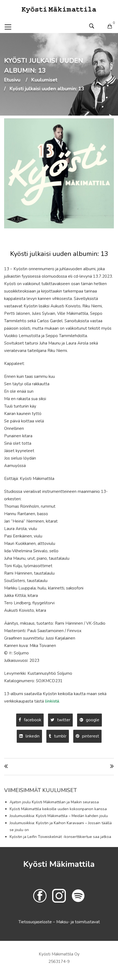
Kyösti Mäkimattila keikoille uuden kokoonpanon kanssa (58, 809)
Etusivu (12, 80)
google (92, 720)
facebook (32, 720)
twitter (63, 720)
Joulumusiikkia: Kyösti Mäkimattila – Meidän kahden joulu (59, 815)
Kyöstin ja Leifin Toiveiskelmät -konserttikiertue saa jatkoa (60, 836)
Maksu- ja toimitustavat (78, 922)
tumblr (60, 736)
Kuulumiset (44, 80)
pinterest (90, 736)
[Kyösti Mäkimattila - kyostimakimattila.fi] (59, 9)
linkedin (33, 736)
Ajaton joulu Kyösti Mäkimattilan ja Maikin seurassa (54, 802)
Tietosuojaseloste (35, 922)
